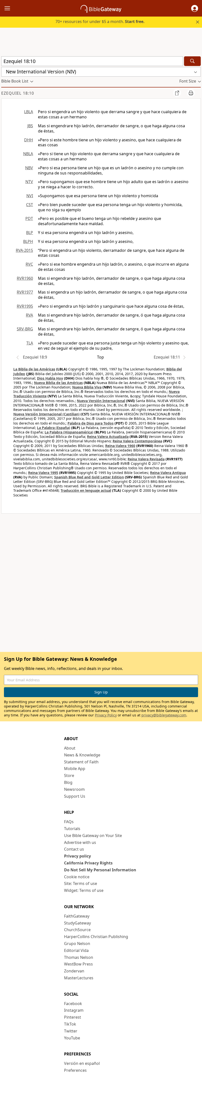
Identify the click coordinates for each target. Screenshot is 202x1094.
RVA (29, 315)
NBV (29, 168)
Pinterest (72, 1017)
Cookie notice (76, 876)
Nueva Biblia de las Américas (58, 382)
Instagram (74, 1010)
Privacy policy (77, 856)
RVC (29, 264)
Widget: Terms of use (83, 890)
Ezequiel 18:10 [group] (17, 93)
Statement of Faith (81, 762)
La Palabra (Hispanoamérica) (69, 432)
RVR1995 (25, 306)
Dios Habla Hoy (50, 378)
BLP (29, 232)
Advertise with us (80, 842)
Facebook (73, 1003)
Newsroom (74, 789)
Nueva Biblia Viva (86, 387)
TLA (29, 343)
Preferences (75, 1070)
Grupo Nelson (77, 943)
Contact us (74, 849)
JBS (30, 126)
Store (69, 775)
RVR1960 (25, 278)
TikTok (70, 1024)
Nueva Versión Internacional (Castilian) (46, 414)
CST (29, 204)
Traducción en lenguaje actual (86, 490)
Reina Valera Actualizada (108, 436)
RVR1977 (25, 292)
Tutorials (72, 828)
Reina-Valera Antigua (168, 472)
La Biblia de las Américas (34, 369)
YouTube (72, 1038)
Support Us (74, 796)
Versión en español (82, 1063)
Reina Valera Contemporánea (137, 441)
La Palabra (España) (53, 427)
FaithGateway (76, 916)
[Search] (192, 61)
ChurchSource (77, 929)
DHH (28, 140)
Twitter (70, 1031)
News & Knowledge (82, 755)
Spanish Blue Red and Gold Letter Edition (89, 477)
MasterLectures (78, 978)
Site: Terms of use (80, 883)
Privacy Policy (106, 715)
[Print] (191, 93)
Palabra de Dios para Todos (90, 423)
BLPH (28, 241)
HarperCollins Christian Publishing (96, 936)
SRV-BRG (25, 329)
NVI (29, 195)
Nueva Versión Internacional (101, 400)
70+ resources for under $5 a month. (100, 21)
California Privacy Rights (88, 863)
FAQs (69, 821)
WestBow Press (78, 964)
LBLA (28, 111)
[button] (194, 8)
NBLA (28, 153)
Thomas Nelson (78, 957)
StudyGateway (77, 923)
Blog (68, 782)
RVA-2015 (24, 250)
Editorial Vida (76, 950)
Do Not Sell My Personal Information (100, 870)
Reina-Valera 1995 (43, 472)
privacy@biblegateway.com (163, 715)
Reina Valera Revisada (146, 459)
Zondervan (74, 971)
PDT (29, 218)
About (69, 748)
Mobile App (74, 768)
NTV (29, 181)
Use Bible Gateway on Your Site (93, 835)
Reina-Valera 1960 (120, 445)
